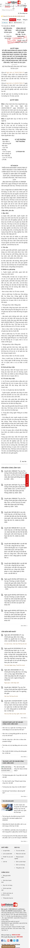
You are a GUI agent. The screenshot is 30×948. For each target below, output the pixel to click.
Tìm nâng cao (23, 13)
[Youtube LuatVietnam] (8, 941)
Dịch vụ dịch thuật (20, 861)
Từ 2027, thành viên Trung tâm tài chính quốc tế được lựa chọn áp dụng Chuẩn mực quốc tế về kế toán (20, 808)
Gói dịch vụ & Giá (13, 5)
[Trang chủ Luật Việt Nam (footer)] (14, 904)
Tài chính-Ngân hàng (10, 665)
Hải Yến (24, 461)
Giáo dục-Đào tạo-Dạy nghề (11, 713)
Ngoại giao (7, 682)
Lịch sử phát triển (7, 853)
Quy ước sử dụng (7, 885)
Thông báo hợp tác (8, 898)
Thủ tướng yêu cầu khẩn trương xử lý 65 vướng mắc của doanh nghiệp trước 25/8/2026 (13, 818)
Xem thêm (24, 625)
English (21, 5)
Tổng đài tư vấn (20, 867)
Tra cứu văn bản (20, 850)
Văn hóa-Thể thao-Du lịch (20, 643)
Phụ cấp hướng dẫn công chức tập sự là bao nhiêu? (20, 768)
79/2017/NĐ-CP (19, 72)
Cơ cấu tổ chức (8, 643)
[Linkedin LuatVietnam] (17, 941)
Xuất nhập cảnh (15, 682)
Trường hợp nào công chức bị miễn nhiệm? (14, 787)
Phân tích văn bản (21, 853)
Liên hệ (5, 861)
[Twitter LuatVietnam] (14, 941)
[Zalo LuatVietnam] (5, 941)
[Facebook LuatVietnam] (2, 941)
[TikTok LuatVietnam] (11, 941)
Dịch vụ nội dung (20, 864)
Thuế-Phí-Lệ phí (20, 665)
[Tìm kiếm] (25, 10)
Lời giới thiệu (6, 850)
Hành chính (23, 713)
